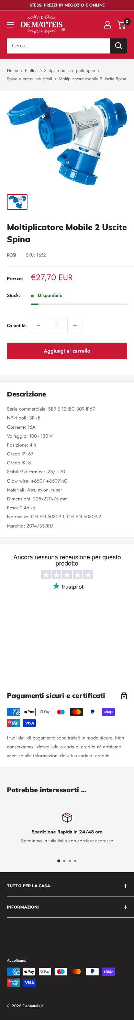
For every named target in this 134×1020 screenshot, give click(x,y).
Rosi (11, 255)
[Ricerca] (118, 46)
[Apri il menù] (10, 24)
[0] (121, 25)
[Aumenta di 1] (75, 325)
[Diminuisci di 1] (38, 325)
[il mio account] (107, 24)
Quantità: (17, 325)
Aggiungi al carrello (67, 351)
